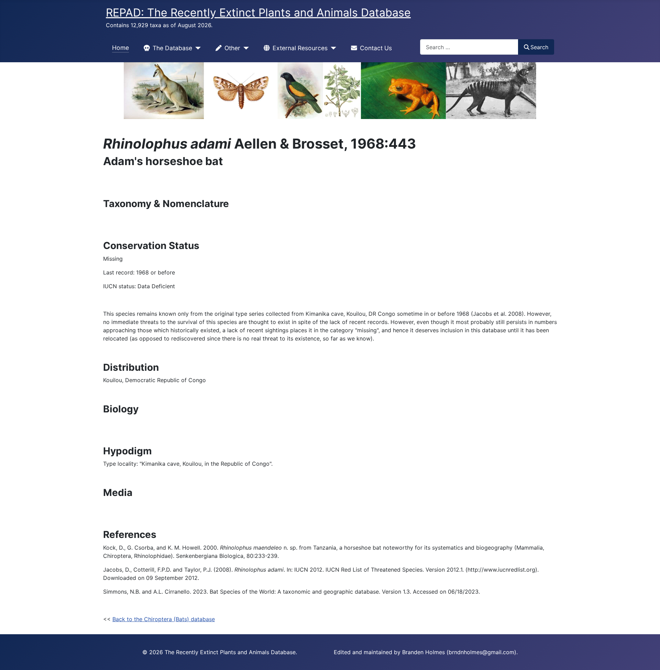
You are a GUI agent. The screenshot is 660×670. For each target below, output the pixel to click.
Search (539, 47)
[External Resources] (332, 48)
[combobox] (469, 47)
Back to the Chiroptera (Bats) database (163, 619)
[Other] (244, 48)
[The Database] (196, 48)
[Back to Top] (647, 657)
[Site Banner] (330, 90)
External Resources (300, 48)
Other (232, 48)
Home (120, 47)
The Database (172, 48)
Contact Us (376, 48)
